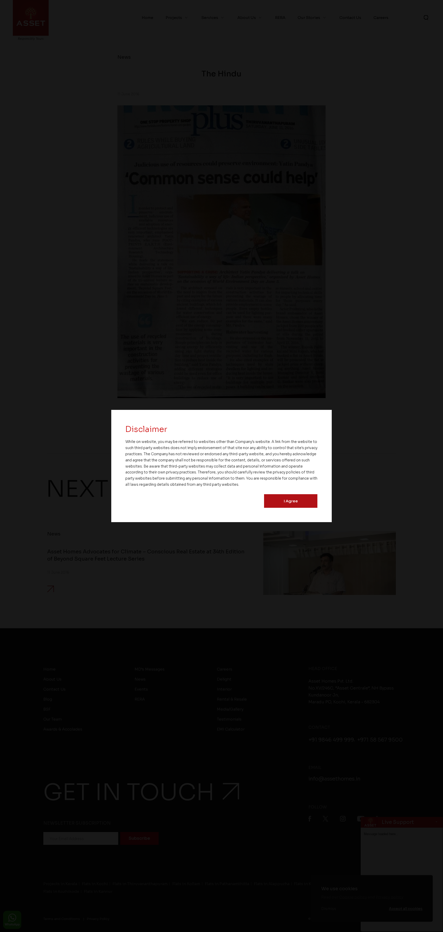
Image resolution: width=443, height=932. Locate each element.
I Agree (291, 501)
